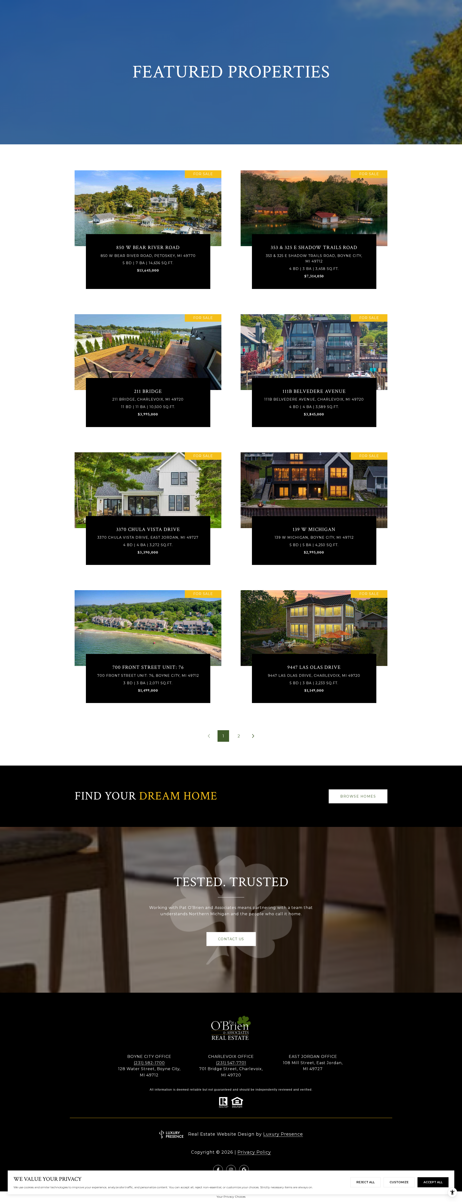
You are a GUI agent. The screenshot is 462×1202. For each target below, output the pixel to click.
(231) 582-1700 (149, 1063)
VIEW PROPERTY (148, 233)
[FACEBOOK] (218, 1170)
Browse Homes (358, 796)
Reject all (365, 1182)
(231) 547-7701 (231, 1063)
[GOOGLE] (244, 1170)
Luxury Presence (283, 1134)
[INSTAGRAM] (231, 1170)
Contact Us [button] (231, 939)
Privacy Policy (254, 1152)
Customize (399, 1182)
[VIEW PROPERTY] (148, 229)
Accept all (433, 1182)
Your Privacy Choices (231, 1196)
